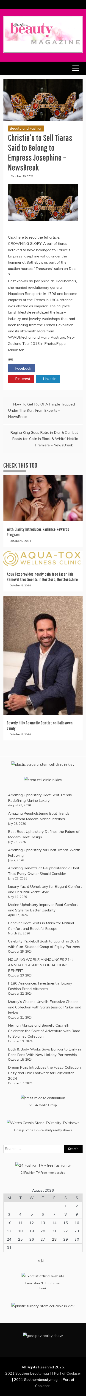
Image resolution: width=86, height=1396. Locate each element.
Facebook (22, 368)
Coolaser (74, 1373)
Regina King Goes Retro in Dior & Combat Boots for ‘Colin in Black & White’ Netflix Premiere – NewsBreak (44, 438)
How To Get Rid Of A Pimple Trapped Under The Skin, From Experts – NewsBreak (41, 410)
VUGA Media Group (43, 1105)
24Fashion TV (30, 1172)
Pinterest (22, 378)
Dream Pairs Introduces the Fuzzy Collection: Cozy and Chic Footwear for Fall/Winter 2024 (44, 1073)
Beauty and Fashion (26, 128)
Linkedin (49, 378)
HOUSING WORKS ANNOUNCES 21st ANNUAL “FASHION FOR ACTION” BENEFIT (40, 965)
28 (54, 1239)
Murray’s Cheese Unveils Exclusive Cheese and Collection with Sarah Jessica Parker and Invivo (44, 1007)
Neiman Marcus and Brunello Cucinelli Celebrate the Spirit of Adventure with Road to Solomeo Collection (44, 1031)
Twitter (49, 368)
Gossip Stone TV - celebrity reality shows (43, 1130)
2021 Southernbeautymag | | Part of (36, 1373)
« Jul (41, 1260)
